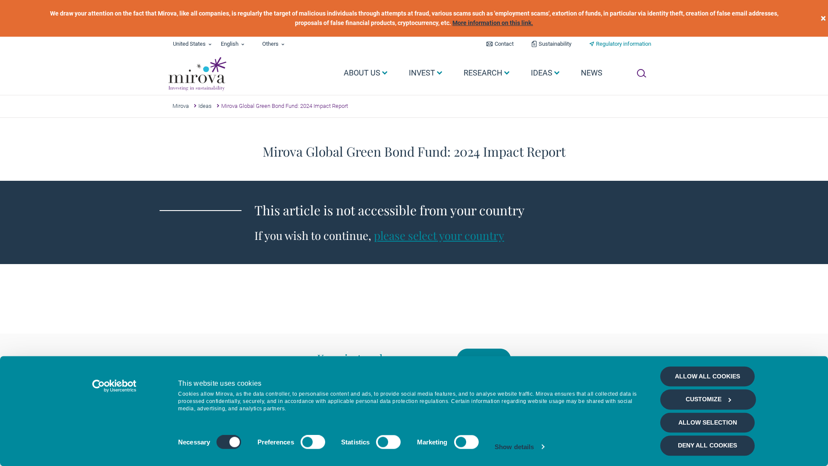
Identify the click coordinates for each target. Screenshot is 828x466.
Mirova (180, 106)
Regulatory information (623, 44)
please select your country (439, 235)
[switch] (313, 442)
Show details (514, 446)
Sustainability (555, 44)
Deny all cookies (707, 445)
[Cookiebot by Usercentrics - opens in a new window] (114, 385)
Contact (504, 44)
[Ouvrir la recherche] (641, 73)
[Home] (197, 74)
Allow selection (707, 422)
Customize (703, 399)
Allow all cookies (707, 376)
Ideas (205, 106)
